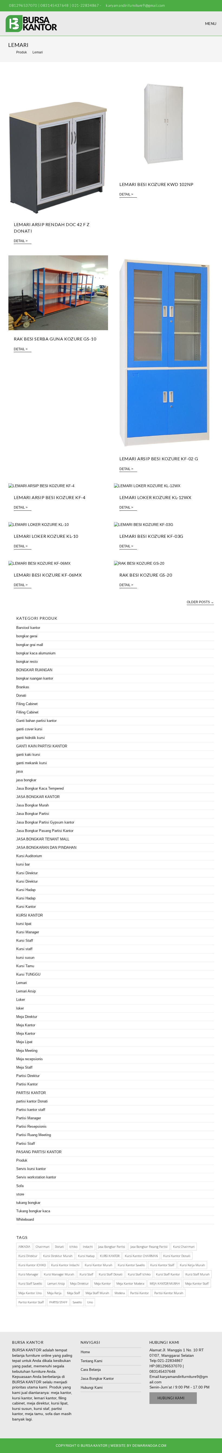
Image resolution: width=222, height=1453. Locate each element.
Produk (21, 1160)
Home (85, 1352)
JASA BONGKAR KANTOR (38, 797)
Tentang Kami (91, 1361)
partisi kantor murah (168, 1293)
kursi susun (25, 958)
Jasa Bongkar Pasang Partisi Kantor (44, 831)
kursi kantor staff (162, 1265)
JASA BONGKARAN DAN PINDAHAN (46, 848)
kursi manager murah (59, 1274)
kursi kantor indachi (65, 1265)
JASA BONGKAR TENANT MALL (42, 839)
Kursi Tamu (25, 966)
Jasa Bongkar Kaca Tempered (40, 788)
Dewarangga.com (149, 1446)
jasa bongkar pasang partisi (149, 1247)
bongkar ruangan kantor (34, 678)
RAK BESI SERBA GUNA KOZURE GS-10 (55, 338)
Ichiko (73, 1247)
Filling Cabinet (27, 712)
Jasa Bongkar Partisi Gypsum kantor (45, 822)
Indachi (88, 1247)
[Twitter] (203, 5)
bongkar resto (27, 662)
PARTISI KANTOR (31, 1093)
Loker (20, 1000)
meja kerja (54, 1293)
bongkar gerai (26, 636)
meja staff (73, 1293)
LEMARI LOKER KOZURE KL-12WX (155, 497)
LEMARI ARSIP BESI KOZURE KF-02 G (158, 458)
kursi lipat (23, 924)
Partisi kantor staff (30, 1110)
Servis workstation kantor (36, 1177)
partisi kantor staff (31, 1302)
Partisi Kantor (27, 1084)
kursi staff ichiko (139, 1274)
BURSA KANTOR (26, 1350)
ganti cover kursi (29, 729)
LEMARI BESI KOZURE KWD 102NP (156, 184)
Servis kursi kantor (31, 1169)
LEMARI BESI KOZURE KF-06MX (48, 574)
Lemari (21, 983)
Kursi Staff (24, 940)
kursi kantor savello (131, 1265)
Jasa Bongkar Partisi (32, 814)
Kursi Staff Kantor (168, 1274)
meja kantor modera (130, 1283)
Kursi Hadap (25, 890)
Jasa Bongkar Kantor (97, 1379)
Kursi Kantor (26, 907)
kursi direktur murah (58, 1256)
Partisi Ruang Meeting (33, 1135)
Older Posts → (200, 602)
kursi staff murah (197, 1274)
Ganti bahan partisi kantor (36, 721)
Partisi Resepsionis (31, 1126)
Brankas (22, 687)
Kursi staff (24, 949)
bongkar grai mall (29, 645)
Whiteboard (25, 1219)
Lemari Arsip (26, 991)
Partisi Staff (25, 1144)
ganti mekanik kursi (31, 763)
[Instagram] (214, 5)
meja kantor (102, 1283)
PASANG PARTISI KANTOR (38, 1152)
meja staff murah (97, 1293)
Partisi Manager (28, 1118)
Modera (120, 1293)
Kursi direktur (28, 1256)
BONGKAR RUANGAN (34, 670)
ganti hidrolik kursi (30, 738)
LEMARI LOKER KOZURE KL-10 (46, 536)
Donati (21, 695)
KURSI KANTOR (29, 915)
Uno (90, 1302)
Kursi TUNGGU (28, 974)
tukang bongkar (28, 1203)
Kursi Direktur (27, 873)
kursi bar (23, 864)
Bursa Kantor (94, 1446)
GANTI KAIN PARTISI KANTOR (41, 746)
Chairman (43, 1247)
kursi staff (86, 1274)
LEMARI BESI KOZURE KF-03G (151, 536)
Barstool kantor (28, 628)
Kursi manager (28, 1274)
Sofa (20, 1186)
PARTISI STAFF (58, 1302)
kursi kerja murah (192, 1265)
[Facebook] (209, 5)
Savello (77, 1302)
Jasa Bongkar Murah (32, 805)
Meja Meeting (26, 1051)
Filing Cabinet (27, 704)
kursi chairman (184, 1247)
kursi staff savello (30, 1283)
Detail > (21, 241)
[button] (173, 1398)
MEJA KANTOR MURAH (165, 1283)
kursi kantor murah (98, 1265)
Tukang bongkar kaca (33, 1211)
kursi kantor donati (176, 1256)
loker (20, 1008)
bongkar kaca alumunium (36, 653)
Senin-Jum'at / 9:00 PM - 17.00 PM (179, 1387)
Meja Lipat (24, 1042)
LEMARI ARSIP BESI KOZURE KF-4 (49, 497)
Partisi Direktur (28, 1076)
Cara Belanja (91, 1370)
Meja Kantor (25, 1025)
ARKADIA (24, 1247)
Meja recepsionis (29, 1059)
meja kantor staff (197, 1283)
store (20, 1194)
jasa (19, 771)
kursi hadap (86, 1256)
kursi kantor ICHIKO (32, 1265)
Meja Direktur (26, 1017)
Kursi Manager (27, 932)
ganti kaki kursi (28, 755)
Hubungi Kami (92, 1388)
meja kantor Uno (30, 1293)
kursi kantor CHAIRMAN (141, 1256)
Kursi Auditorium (29, 856)
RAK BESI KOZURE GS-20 (145, 574)
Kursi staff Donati (110, 1274)
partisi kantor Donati (32, 1101)
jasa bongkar (26, 780)
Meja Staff (24, 1067)
